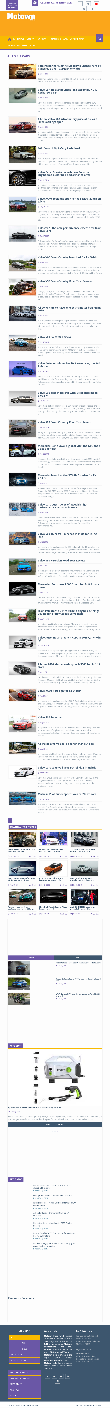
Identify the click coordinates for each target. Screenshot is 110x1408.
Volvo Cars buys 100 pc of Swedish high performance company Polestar (62, 506)
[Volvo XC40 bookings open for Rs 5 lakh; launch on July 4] (22, 204)
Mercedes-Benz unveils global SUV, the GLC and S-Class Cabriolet (69, 447)
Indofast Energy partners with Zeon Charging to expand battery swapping (54, 1244)
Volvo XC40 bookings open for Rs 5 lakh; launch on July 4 (69, 200)
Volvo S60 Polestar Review (54, 337)
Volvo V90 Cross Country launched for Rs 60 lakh (68, 257)
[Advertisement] (55, 27)
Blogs (32, 46)
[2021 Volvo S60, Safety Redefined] (22, 154)
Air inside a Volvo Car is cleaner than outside (66, 744)
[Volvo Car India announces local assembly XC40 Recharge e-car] (22, 95)
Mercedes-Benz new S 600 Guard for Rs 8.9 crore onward (68, 586)
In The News (16, 1179)
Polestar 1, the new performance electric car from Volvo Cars (69, 229)
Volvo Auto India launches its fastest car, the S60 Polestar (69, 365)
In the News (18, 39)
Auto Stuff (43, 39)
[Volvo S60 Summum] (22, 723)
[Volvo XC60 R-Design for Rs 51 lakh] (22, 695)
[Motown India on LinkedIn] (92, 8)
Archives (14, 1390)
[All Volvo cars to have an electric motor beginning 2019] (22, 313)
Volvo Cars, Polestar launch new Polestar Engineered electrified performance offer (64, 173)
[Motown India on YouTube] (96, 3)
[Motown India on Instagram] (84, 8)
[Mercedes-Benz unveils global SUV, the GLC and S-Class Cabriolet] (22, 450)
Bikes (24, 1349)
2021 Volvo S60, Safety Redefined (59, 148)
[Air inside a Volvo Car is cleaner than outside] (22, 748)
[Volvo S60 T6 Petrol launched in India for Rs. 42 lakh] (22, 538)
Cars (24, 1343)
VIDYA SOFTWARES (96, 1405)
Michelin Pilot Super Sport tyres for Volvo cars (67, 794)
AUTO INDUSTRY (77, 39)
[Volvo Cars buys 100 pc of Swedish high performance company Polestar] (22, 509)
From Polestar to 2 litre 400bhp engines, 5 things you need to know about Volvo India (68, 612)
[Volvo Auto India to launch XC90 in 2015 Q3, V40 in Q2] (22, 642)
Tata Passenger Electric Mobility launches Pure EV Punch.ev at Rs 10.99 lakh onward (69, 67)
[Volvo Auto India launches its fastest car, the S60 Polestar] (22, 369)
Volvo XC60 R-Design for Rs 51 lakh (59, 691)
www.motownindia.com (55, 1360)
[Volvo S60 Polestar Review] (22, 343)
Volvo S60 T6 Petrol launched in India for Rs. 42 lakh (67, 535)
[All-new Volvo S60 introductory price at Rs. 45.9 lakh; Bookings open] (22, 124)
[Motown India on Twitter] (88, 3)
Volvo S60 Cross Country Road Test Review (65, 422)
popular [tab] (78, 958)
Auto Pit (15, 1337)
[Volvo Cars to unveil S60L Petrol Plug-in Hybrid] (22, 771)
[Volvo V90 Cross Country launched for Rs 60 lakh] (22, 263)
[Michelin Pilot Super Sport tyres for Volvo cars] (22, 798)
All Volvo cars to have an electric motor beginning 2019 (69, 309)
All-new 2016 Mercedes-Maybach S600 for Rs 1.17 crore (69, 665)
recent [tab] (31, 958)
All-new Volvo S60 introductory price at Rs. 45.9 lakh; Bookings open (67, 120)
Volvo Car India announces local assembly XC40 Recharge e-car (67, 91)
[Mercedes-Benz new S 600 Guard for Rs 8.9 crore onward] (22, 588)
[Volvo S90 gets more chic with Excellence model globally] (22, 398)
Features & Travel (59, 39)
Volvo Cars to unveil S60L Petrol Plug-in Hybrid (67, 767)
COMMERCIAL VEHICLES (17, 46)
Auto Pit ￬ (31, 39)
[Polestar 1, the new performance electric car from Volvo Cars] (22, 233)
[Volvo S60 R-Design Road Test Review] (22, 566)
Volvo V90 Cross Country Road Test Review (65, 281)
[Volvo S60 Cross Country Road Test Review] (22, 428)
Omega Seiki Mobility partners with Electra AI (52, 1195)
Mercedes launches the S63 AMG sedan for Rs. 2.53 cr (67, 476)
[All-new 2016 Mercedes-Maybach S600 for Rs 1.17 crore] (22, 668)
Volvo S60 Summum (50, 717)
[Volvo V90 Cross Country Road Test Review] (22, 287)
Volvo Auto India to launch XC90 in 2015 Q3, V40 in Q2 (69, 639)
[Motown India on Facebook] (80, 3)
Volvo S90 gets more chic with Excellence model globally (68, 394)
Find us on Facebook (21, 1298)
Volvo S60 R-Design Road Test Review (61, 560)
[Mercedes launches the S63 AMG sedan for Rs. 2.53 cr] (22, 479)
